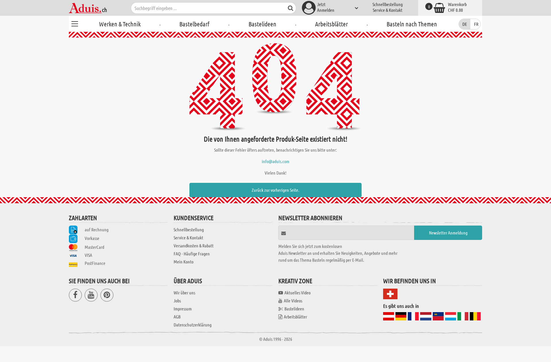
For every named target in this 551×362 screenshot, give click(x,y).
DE (464, 24)
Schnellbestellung (387, 4)
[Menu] (74, 23)
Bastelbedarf (194, 24)
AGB (177, 316)
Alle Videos (293, 300)
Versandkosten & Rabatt (194, 245)
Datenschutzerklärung (193, 324)
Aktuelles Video (297, 292)
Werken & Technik (120, 24)
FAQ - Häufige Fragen (192, 253)
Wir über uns (184, 292)
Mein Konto (183, 261)
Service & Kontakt (387, 10)
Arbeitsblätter (331, 24)
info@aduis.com (275, 161)
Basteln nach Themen (412, 24)
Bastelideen (262, 24)
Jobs (177, 300)
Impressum (183, 308)
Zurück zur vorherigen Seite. (275, 190)
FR (476, 24)
